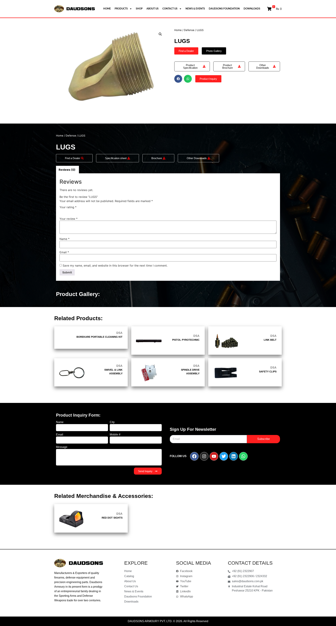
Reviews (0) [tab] (67, 169)
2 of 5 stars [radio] (67, 211)
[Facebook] (194, 456)
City (112, 422)
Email (64, 252)
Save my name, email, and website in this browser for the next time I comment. (115, 265)
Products (121, 9)
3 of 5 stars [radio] (72, 211)
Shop (139, 9)
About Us (152, 9)
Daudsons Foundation (224, 9)
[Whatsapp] (243, 456)
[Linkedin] (233, 456)
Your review (68, 218)
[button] (160, 34)
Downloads (252, 9)
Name (64, 238)
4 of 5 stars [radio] (77, 211)
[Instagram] (204, 456)
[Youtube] (214, 456)
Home (107, 9)
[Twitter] (223, 456)
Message (61, 447)
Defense (189, 30)
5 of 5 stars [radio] (82, 211)
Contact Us (169, 9)
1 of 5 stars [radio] (61, 211)
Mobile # (115, 434)
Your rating (67, 207)
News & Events (195, 9)
